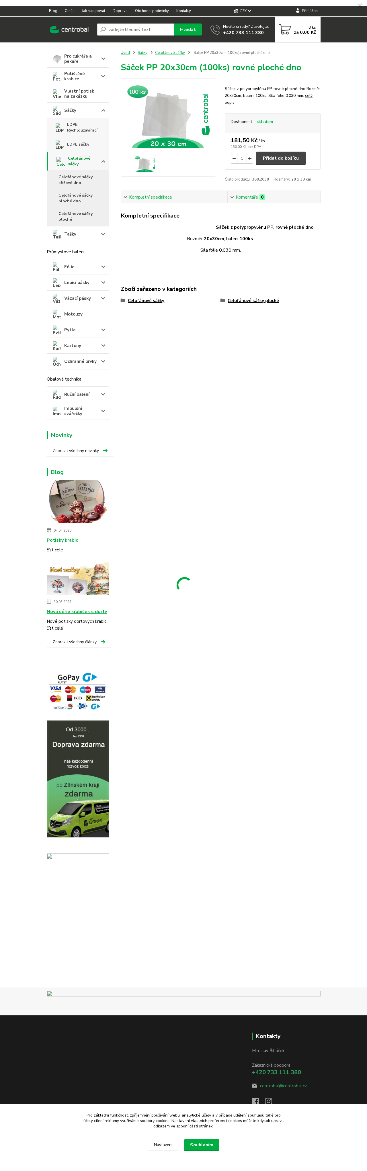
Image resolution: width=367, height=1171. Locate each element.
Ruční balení (76, 394)
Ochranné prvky (80, 361)
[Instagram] (271, 1103)
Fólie (69, 267)
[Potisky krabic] (78, 503)
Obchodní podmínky (152, 10)
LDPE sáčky (78, 144)
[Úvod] (69, 29)
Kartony (72, 345)
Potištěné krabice (74, 76)
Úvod (125, 52)
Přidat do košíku (281, 158)
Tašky (70, 234)
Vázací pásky (77, 298)
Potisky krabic (62, 540)
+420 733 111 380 (243, 33)
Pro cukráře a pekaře (78, 58)
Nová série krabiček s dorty (77, 611)
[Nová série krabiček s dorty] (78, 579)
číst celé (55, 550)
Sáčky (70, 110)
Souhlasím (201, 1145)
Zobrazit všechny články (75, 642)
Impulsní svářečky (73, 411)
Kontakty (183, 10)
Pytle (70, 330)
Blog (53, 10)
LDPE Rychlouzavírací (82, 127)
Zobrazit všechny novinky (76, 450)
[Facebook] (258, 1103)
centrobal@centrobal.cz (283, 1086)
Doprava (120, 10)
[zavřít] (359, 6)
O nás (70, 10)
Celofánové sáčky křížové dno (75, 179)
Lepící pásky (76, 282)
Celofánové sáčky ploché (75, 216)
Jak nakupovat (93, 10)
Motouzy (73, 314)
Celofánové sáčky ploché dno (75, 198)
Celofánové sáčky (79, 161)
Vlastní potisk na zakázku (79, 93)
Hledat (188, 29)
